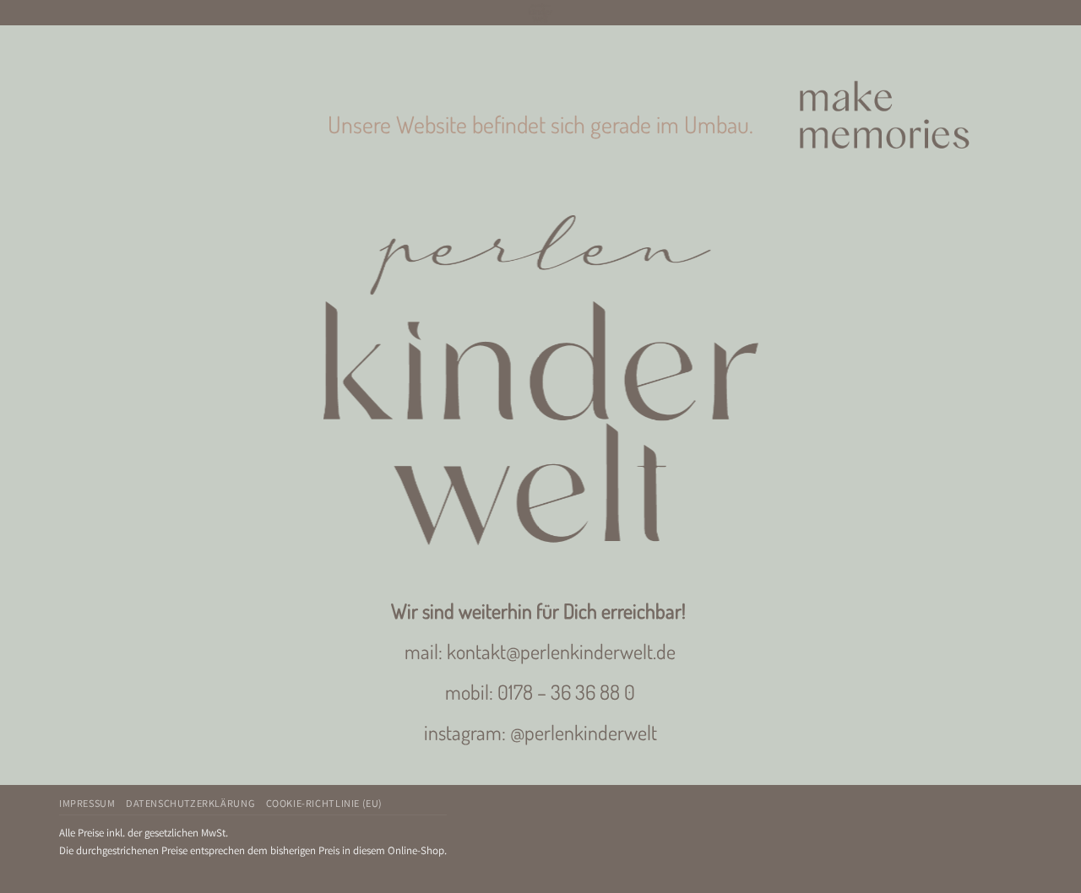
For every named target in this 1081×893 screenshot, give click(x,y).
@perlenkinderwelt (583, 732)
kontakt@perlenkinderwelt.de (561, 651)
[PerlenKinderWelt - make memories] (540, 12)
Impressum (87, 803)
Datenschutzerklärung (190, 803)
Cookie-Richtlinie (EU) (324, 803)
